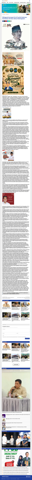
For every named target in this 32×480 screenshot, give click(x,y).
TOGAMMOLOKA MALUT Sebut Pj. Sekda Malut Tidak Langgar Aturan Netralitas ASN (18, 414)
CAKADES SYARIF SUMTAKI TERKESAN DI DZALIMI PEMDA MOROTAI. (8, 297)
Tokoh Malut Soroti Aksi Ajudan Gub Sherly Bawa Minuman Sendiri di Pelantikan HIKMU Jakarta (25, 360)
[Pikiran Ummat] (5, 476)
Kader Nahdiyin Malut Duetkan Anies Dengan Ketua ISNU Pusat (23, 297)
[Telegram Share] (7, 21)
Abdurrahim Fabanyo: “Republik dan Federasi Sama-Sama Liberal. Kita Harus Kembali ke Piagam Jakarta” (16, 349)
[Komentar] (11, 21)
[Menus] (29, 1)
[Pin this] (6, 21)
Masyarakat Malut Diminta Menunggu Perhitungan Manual (12, 412)
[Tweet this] (4, 21)
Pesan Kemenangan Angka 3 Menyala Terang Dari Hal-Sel (14, 422)
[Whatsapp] (9, 21)
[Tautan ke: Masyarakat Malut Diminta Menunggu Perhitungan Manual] (16, 390)
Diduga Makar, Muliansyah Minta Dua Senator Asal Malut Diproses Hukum (6, 308)
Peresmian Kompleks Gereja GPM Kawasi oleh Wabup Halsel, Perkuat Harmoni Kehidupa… (16, 472)
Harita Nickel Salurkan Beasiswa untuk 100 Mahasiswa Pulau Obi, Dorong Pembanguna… (16, 470)
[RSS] (29, 14)
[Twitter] (27, 14)
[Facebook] (26, 14)
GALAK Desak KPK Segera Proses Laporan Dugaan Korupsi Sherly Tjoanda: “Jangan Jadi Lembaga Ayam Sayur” (16, 319)
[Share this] (3, 21)
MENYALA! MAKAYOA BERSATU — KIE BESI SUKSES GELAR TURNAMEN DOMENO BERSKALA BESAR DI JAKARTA (6, 360)
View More (16, 364)
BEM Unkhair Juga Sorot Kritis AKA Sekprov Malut (13, 418)
